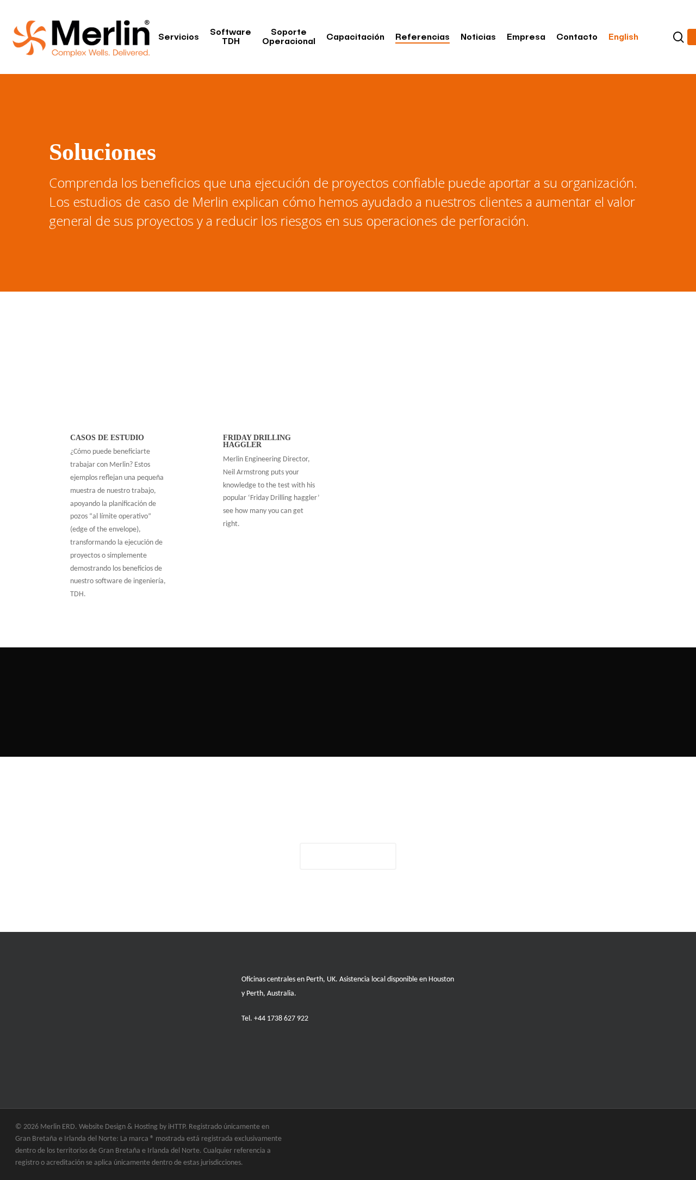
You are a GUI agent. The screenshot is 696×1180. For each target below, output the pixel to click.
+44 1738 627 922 (281, 1019)
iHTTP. (177, 1127)
